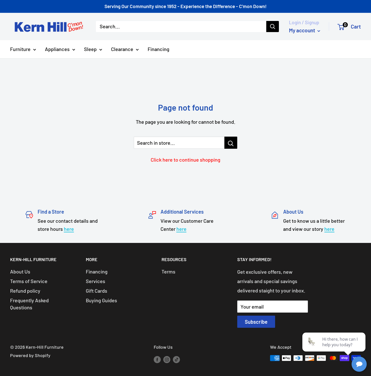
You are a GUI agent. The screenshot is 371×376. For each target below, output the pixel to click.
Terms (168, 271)
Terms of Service (28, 281)
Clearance (122, 49)
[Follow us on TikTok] (176, 359)
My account (302, 30)
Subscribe (256, 322)
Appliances (57, 49)
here (69, 229)
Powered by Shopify (30, 355)
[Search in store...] (230, 143)
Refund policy (25, 291)
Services (95, 281)
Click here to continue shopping (185, 160)
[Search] (272, 26)
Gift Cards (96, 291)
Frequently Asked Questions (29, 303)
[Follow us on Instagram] (166, 359)
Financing (158, 49)
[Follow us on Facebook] (157, 359)
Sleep (90, 49)
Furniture (20, 49)
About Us (20, 271)
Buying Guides (101, 300)
